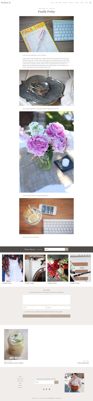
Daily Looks (58, 2)
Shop (52, 2)
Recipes (65, 2)
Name (25, 307)
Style (20, 383)
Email (49, 307)
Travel (82, 2)
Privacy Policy (35, 398)
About (20, 376)
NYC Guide (20, 381)
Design (77, 2)
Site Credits (58, 398)
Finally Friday (41, 8)
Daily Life (71, 2)
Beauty (20, 387)
